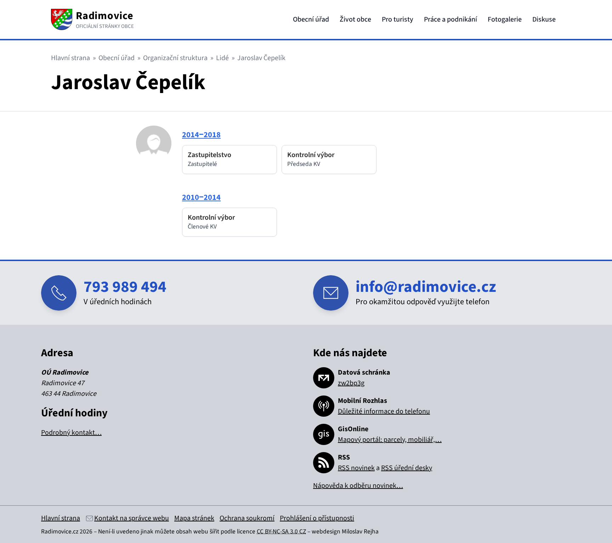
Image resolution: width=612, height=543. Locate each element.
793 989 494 (125, 287)
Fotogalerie (505, 19)
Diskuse (544, 19)
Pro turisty (397, 19)
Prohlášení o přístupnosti (317, 518)
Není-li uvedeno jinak (125, 531)
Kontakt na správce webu (131, 518)
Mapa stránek (194, 518)
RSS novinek (356, 468)
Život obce (355, 19)
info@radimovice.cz (426, 287)
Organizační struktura (175, 58)
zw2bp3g (351, 383)
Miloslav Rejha (360, 531)
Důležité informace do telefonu (384, 411)
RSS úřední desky (406, 468)
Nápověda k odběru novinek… (358, 486)
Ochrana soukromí (247, 518)
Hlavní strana (70, 58)
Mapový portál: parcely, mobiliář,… (390, 440)
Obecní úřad (311, 19)
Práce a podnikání (450, 19)
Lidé (222, 58)
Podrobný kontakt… (71, 433)
